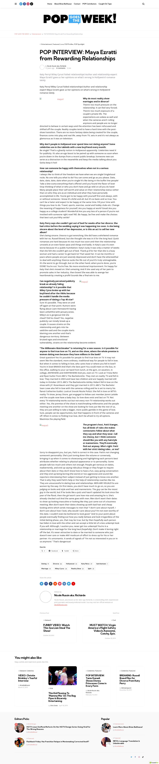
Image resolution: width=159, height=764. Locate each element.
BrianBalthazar (25, 685)
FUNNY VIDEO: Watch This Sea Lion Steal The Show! (56, 627)
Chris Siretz (54, 705)
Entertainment (46, 44)
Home (49, 4)
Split (91, 569)
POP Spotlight (79, 44)
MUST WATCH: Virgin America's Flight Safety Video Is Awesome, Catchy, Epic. (102, 629)
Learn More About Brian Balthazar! (128, 727)
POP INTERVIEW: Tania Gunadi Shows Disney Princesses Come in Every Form (96, 680)
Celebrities (30, 671)
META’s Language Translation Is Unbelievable (126, 742)
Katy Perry (86, 564)
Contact (77, 4)
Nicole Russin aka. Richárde (56, 66)
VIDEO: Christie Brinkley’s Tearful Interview (27, 678)
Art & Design (32, 724)
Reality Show (77, 569)
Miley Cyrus (61, 569)
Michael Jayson (126, 688)
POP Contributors (89, 4)
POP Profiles (69, 44)
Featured (56, 44)
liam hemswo (102, 564)
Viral (51, 688)
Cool (114, 620)
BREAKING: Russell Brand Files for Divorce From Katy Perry (130, 679)
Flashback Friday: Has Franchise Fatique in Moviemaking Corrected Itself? (57, 741)
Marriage (46, 569)
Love (62, 44)
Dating (45, 564)
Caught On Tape (105, 4)
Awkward (48, 620)
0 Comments (61, 68)
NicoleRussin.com (60, 605)
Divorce (57, 564)
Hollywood (71, 564)
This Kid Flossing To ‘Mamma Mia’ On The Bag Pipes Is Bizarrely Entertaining (62, 697)
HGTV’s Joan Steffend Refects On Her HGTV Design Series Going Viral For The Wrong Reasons (58, 728)
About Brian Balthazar (63, 4)
